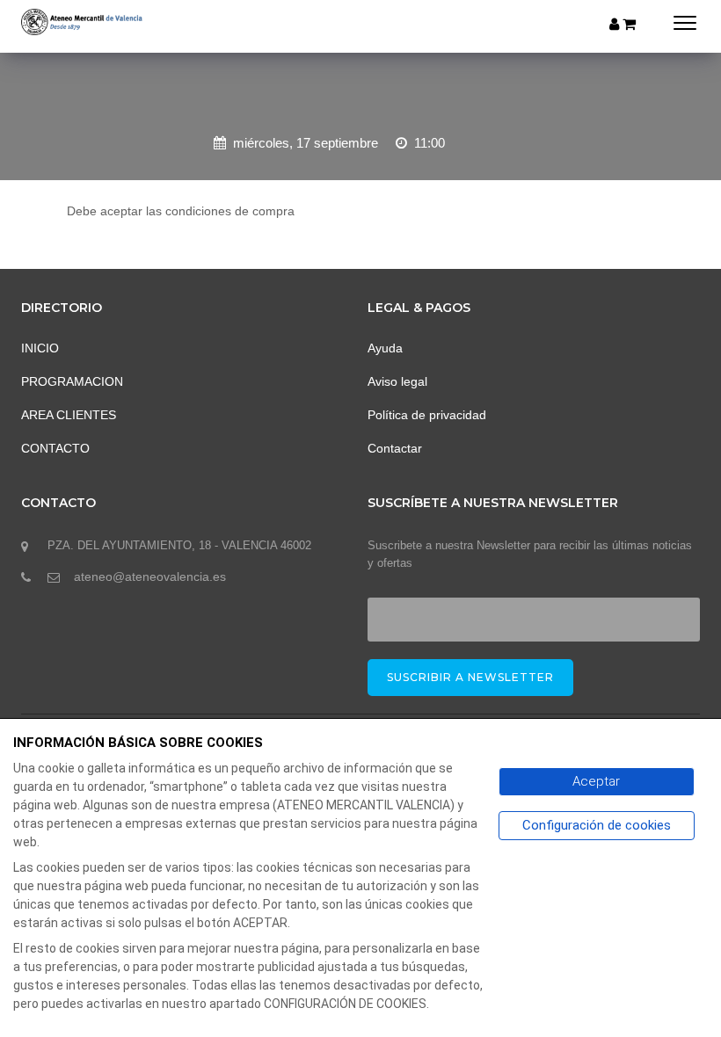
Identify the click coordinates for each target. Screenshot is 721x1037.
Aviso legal (397, 381)
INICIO (40, 348)
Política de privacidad (427, 415)
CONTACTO (55, 448)
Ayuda (385, 348)
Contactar (395, 448)
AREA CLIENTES (68, 415)
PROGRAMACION (72, 381)
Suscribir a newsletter (470, 677)
